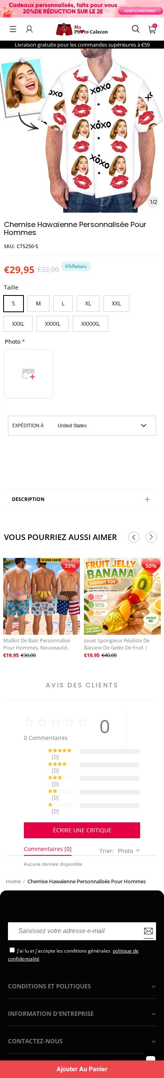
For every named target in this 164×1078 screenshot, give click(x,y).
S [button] (13, 303)
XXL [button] (116, 303)
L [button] (63, 303)
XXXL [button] (18, 323)
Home (13, 853)
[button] (13, 29)
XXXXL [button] (53, 323)
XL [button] (88, 303)
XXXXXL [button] (90, 323)
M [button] (38, 303)
